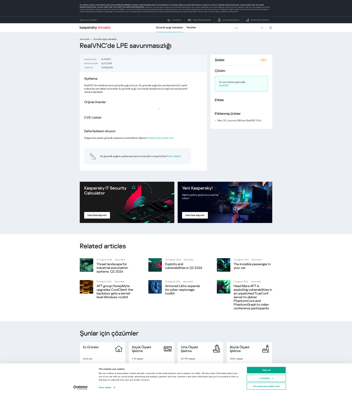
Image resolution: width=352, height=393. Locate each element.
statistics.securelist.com (160, 137)
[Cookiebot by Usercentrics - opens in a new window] (80, 388)
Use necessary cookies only (266, 386)
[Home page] (96, 27)
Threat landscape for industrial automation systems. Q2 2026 (112, 267)
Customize (265, 378)
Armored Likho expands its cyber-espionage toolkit (182, 289)
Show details (105, 387)
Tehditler (191, 27)
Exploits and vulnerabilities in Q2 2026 (183, 266)
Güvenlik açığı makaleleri (169, 27)
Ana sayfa (84, 39)
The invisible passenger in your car (252, 266)
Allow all (266, 370)
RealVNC (224, 85)
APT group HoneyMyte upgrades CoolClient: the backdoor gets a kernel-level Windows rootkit (115, 291)
